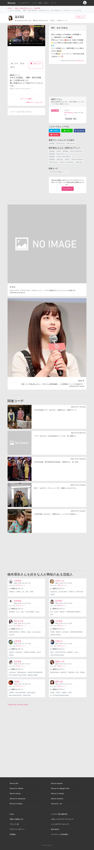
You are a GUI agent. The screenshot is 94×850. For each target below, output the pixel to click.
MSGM (58, 632)
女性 (53, 20)
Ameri (56, 612)
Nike (51, 652)
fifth (77, 672)
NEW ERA (71, 672)
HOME (9, 8)
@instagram (55, 829)
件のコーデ (20, 585)
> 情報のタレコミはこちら (34, 102)
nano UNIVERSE (20, 692)
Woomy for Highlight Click (60, 788)
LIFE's (70, 692)
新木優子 (59, 601)
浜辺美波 (17, 661)
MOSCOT (64, 672)
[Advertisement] (68, 80)
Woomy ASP (14, 783)
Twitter (55, 131)
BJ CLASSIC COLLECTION (17, 675)
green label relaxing (15, 695)
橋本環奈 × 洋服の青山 (56, 159)
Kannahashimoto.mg (24, 20)
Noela (29, 632)
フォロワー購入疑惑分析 (59, 814)
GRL (27, 591)
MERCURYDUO (14, 632)
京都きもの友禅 (32, 675)
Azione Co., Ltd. (56, 804)
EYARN (82, 672)
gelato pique (31, 692)
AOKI (31, 591)
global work (26, 695)
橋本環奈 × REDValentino (57, 143)
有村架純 (17, 601)
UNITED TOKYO (55, 635)
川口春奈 (59, 621)
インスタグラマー (24, 3)
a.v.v (17, 612)
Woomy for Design (57, 793)
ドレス (66, 110)
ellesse (11, 655)
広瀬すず (59, 641)
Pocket (55, 135)
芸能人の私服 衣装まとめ (23, 8)
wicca (37, 612)
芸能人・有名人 (43, 3)
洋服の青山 (79, 162)
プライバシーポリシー (17, 829)
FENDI (52, 632)
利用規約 (13, 834)
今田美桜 (17, 581)
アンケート (67, 189)
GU (23, 591)
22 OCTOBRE (29, 612)
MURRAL (12, 612)
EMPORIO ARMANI (76, 632)
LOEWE (18, 591)
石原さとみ (59, 581)
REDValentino (69, 112)
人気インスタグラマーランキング (62, 819)
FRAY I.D (72, 591)
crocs (76, 652)
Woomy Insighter (57, 783)
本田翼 (16, 681)
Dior (22, 612)
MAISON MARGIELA (77, 159)
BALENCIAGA (54, 672)
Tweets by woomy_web (17, 704)
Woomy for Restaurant (17, 799)
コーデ (34, 3)
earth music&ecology (57, 655)
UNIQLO (11, 591)
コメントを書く (26, 98)
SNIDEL (67, 159)
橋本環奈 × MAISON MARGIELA (73, 151)
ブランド (54, 3)
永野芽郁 (17, 641)
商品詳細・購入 (71, 119)
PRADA (11, 652)
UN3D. (52, 594)
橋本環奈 (37, 8)
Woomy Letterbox (57, 799)
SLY (51, 612)
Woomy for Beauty (16, 804)
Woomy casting (15, 793)
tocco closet (36, 632)
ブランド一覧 (14, 824)
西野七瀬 (59, 681)
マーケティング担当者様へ (60, 834)
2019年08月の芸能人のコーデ (58, 172)
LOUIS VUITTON (60, 652)
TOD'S (58, 692)
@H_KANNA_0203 (41, 20)
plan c (39, 652)
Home (12, 814)
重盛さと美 (59, 661)
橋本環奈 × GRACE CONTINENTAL (60, 157)
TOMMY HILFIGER (29, 652)
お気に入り (81, 17)
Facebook (80, 131)
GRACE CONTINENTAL (66, 162)
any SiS (11, 635)
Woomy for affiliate (16, 788)
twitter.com (80, 60)
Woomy (11, 3)
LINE (68, 131)
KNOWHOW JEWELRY (73, 612)
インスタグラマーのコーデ (60, 824)
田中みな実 (18, 621)
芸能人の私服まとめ (16, 819)
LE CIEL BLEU (63, 591)
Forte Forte (79, 591)
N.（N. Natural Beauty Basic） (60, 695)
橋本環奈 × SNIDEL (55, 151)
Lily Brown (53, 591)
